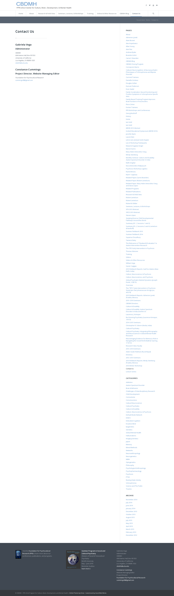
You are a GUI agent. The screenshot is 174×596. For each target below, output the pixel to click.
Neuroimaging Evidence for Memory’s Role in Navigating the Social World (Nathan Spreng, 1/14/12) (142, 341)
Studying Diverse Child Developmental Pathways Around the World (139, 219)
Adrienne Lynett (131, 37)
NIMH (128, 459)
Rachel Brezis (131, 172)
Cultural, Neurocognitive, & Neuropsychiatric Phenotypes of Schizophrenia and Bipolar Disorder (141, 72)
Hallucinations (131, 436)
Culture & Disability (132, 306)
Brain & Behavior (132, 388)
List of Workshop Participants (136, 143)
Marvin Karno (131, 149)
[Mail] (157, 5)
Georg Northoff (131, 113)
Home (148, 20)
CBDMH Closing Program (134, 64)
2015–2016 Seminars (133, 300)
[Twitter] (150, 5)
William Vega (130, 263)
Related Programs (132, 189)
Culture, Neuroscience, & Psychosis (138, 274)
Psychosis (129, 474)
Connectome (130, 397)
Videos (128, 257)
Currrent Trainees (132, 77)
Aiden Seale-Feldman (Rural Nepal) (138, 352)
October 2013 (130, 514)
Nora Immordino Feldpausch (136, 166)
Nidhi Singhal (130, 163)
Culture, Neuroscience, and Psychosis (139, 277)
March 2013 (130, 529)
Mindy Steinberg (132, 155)
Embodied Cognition (133, 421)
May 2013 (129, 523)
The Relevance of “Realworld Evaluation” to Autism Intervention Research (141, 244)
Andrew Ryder (131, 52)
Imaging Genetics (132, 438)
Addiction (129, 382)
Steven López (131, 215)
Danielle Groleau (132, 80)
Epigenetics (130, 427)
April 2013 (129, 526)
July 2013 (129, 520)
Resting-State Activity (133, 480)
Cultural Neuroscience (134, 403)
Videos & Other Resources (135, 260)
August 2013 (130, 517)
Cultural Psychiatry (132, 328)
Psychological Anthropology (136, 468)
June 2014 (129, 505)
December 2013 (131, 511)
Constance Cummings (124, 570)
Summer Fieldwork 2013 (134, 231)
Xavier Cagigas (131, 266)
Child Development (133, 394)
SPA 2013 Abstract (132, 209)
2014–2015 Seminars (133, 322)
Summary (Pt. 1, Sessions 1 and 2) (138, 223)
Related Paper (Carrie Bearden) (137, 178)
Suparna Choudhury (133, 237)
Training (129, 254)
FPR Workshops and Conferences (138, 110)
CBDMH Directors (132, 303)
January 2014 (130, 508)
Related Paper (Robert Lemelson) (138, 180)
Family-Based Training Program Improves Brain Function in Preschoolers (140, 100)
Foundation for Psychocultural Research (131, 578)
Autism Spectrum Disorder (135, 385)
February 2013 (131, 532)
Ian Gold (129, 122)
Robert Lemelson (132, 197)
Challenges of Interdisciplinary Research (140, 391)
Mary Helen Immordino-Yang (136, 152)
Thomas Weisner (132, 251)
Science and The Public (134, 486)
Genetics (129, 430)
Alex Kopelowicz (132, 43)
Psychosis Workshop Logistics (136, 169)
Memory (129, 444)
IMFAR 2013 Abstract (133, 128)
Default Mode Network (134, 415)
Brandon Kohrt (131, 55)
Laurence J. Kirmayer (133, 314)
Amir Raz (129, 49)
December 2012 (131, 535)
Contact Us (130, 369)
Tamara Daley (131, 240)
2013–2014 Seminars (133, 349)
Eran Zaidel (130, 89)
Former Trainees (132, 107)
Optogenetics (131, 462)
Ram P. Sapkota (131, 175)
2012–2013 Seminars (133, 358)
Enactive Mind (131, 424)
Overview (129, 285)
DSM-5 (128, 418)
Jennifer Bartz (131, 134)
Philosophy (130, 465)
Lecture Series (131, 372)
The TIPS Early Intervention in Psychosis (140, 248)
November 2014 (131, 500)
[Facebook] (146, 5)
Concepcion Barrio (132, 67)
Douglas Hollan (131, 83)
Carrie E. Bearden (132, 58)
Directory (129, 355)
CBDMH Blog (130, 61)
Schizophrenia (131, 483)
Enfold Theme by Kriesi (76, 593)
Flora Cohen (130, 104)
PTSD (128, 477)
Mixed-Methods (131, 447)
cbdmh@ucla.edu (21, 63)
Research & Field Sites (134, 194)
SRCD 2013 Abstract (133, 212)
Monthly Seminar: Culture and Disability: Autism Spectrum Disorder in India (140, 159)
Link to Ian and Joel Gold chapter (137, 140)
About (128, 34)
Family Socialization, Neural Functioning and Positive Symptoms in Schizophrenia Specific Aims (142, 94)
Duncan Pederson (132, 86)
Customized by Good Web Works (95, 593)
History (128, 116)
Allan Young (130, 46)
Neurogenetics (131, 456)
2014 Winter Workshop (134, 366)
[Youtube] (153, 5)
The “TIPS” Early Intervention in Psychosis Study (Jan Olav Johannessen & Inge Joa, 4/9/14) (141, 290)
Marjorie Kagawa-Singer (134, 146)
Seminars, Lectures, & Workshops (138, 206)
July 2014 (129, 502)
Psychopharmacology (133, 471)
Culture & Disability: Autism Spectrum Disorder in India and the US (139, 310)
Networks (129, 450)
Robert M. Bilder (131, 203)
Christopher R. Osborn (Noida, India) (139, 325)
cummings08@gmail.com (24, 80)
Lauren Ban (130, 137)
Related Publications (133, 191)
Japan (128, 441)
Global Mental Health (133, 433)
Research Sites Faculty (134, 346)
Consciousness (131, 400)
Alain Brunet (130, 40)
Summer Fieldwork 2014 (134, 234)
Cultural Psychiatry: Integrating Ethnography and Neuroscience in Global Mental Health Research (141, 333)
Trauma (129, 489)
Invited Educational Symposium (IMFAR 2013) (141, 131)
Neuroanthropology (133, 453)
